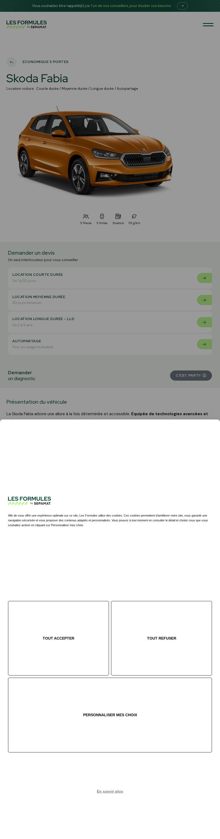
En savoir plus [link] (110, 791)
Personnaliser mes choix (110, 715)
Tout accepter (58, 638)
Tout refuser (161, 638)
